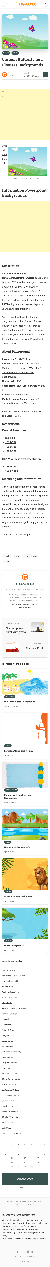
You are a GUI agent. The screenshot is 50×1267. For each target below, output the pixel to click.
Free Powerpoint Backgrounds (28, 1202)
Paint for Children (9, 1013)
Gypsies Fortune (9, 1106)
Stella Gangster (14, 76)
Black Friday (7, 1003)
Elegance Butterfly (9, 1062)
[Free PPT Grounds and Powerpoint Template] (25, 4)
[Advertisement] (25, 114)
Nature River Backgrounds (17, 847)
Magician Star (8, 1035)
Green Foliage (7, 1057)
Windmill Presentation (11, 1117)
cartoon (16, 556)
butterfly (6, 556)
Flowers (6, 53)
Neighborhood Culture (11, 1133)
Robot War (6, 1128)
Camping (6, 1068)
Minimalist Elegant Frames (13, 975)
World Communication (12, 1079)
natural (6, 561)
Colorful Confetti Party (11, 1052)
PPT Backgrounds (29, 1256)
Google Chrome (39, 1238)
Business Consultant (10, 992)
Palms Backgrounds (14, 945)
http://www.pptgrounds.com (28, 604)
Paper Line (6, 1019)
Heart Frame (7, 1046)
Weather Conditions (10, 1073)
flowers (26, 556)
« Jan (20, 1188)
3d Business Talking (10, 1090)
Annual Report (8, 986)
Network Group (8, 1030)
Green (8, 842)
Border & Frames (11, 790)
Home (9, 1202)
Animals (8, 891)
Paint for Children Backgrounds (19, 701)
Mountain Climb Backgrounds (18, 750)
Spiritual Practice (9, 1100)
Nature (15, 53)
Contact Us (30, 1205)
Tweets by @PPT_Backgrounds (14, 961)
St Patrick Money (9, 1084)
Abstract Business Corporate (14, 1008)
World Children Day (10, 1111)
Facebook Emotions (10, 997)
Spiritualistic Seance (10, 1095)
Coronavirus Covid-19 (11, 981)
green (35, 556)
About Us (18, 1205)
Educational (10, 696)
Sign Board (6, 1024)
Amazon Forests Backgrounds (18, 896)
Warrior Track (8, 1122)
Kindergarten (7, 1041)
